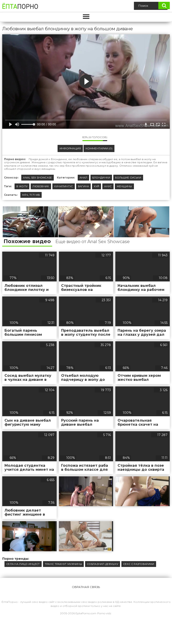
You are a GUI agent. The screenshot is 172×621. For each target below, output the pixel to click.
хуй (96, 186)
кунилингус (63, 186)
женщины (124, 186)
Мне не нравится (75, 138)
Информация (70, 148)
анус (108, 186)
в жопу (22, 186)
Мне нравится (65, 138)
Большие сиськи (128, 177)
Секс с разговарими (138, 564)
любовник (40, 186)
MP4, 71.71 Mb (31, 194)
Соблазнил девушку (102, 564)
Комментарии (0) (99, 148)
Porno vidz (104, 613)
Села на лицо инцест (23, 564)
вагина (83, 186)
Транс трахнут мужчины (63, 564)
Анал (83, 177)
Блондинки (101, 177)
